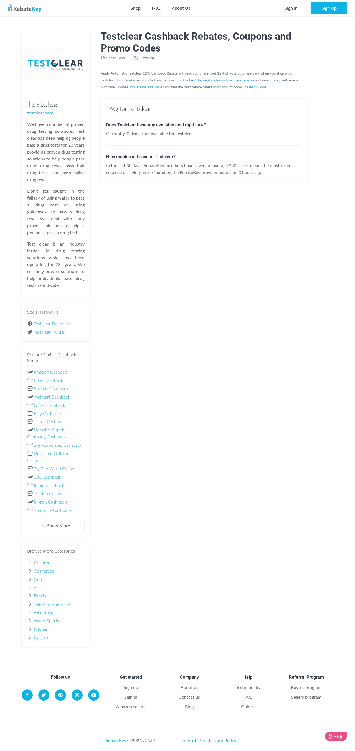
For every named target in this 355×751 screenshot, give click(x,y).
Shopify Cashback (51, 389)
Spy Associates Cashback (58, 445)
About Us (181, 8)
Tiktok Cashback (50, 422)
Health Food (115, 58)
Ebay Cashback (48, 380)
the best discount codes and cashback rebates (218, 80)
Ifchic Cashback (49, 485)
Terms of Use (192, 740)
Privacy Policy (222, 740)
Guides (248, 706)
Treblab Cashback (51, 494)
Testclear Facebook (52, 324)
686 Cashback (47, 477)
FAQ (156, 8)
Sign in (130, 696)
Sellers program (306, 696)
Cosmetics (44, 571)
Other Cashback (49, 405)
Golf (38, 579)
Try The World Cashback (57, 469)
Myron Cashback (50, 502)
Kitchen (41, 629)
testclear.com (40, 112)
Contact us (189, 696)
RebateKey (116, 740)
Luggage (41, 637)
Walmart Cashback (52, 397)
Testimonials (248, 687)
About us (189, 687)
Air (36, 588)
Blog (189, 706)
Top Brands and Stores (146, 87)
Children (42, 563)
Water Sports (46, 621)
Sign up (131, 687)
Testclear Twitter (49, 332)
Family (40, 596)
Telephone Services (52, 604)
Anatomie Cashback (53, 510)
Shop (136, 8)
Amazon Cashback (51, 372)
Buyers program (306, 687)
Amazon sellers (130, 706)
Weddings (43, 612)
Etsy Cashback (48, 414)
